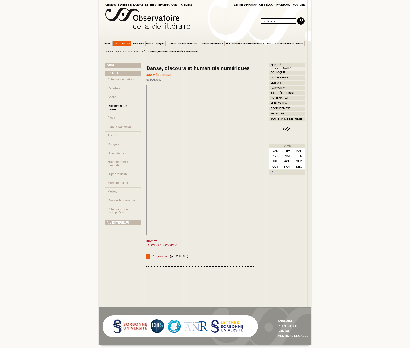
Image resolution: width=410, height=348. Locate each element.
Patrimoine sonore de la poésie (120, 210)
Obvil (107, 43)
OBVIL (111, 65)
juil (275, 161)
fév (287, 150)
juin (299, 156)
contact (285, 331)
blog (269, 4)
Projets (138, 43)
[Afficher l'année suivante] (301, 172)
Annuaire (285, 321)
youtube (299, 4)
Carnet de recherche (182, 43)
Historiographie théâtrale (118, 163)
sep (299, 161)
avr (275, 156)
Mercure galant (118, 182)
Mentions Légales (293, 336)
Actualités (122, 43)
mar (299, 150)
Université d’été (116, 4)
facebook (283, 4)
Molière (113, 191)
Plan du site (288, 326)
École (111, 118)
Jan (275, 150)
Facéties (113, 135)
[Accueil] (147, 28)
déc (299, 166)
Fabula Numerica (119, 126)
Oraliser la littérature (121, 200)
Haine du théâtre (119, 153)
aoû (287, 161)
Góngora (114, 144)
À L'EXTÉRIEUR (118, 222)
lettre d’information (248, 4)
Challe (112, 97)
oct (275, 166)
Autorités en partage (121, 79)
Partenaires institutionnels (245, 43)
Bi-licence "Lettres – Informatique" (154, 4)
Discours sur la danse (118, 107)
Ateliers (186, 4)
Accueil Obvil (112, 51)
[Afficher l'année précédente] (273, 172)
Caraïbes (114, 88)
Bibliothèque (155, 43)
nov (287, 166)
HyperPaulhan (117, 174)
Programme (160, 256)
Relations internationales (285, 43)
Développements (212, 43)
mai (287, 156)
